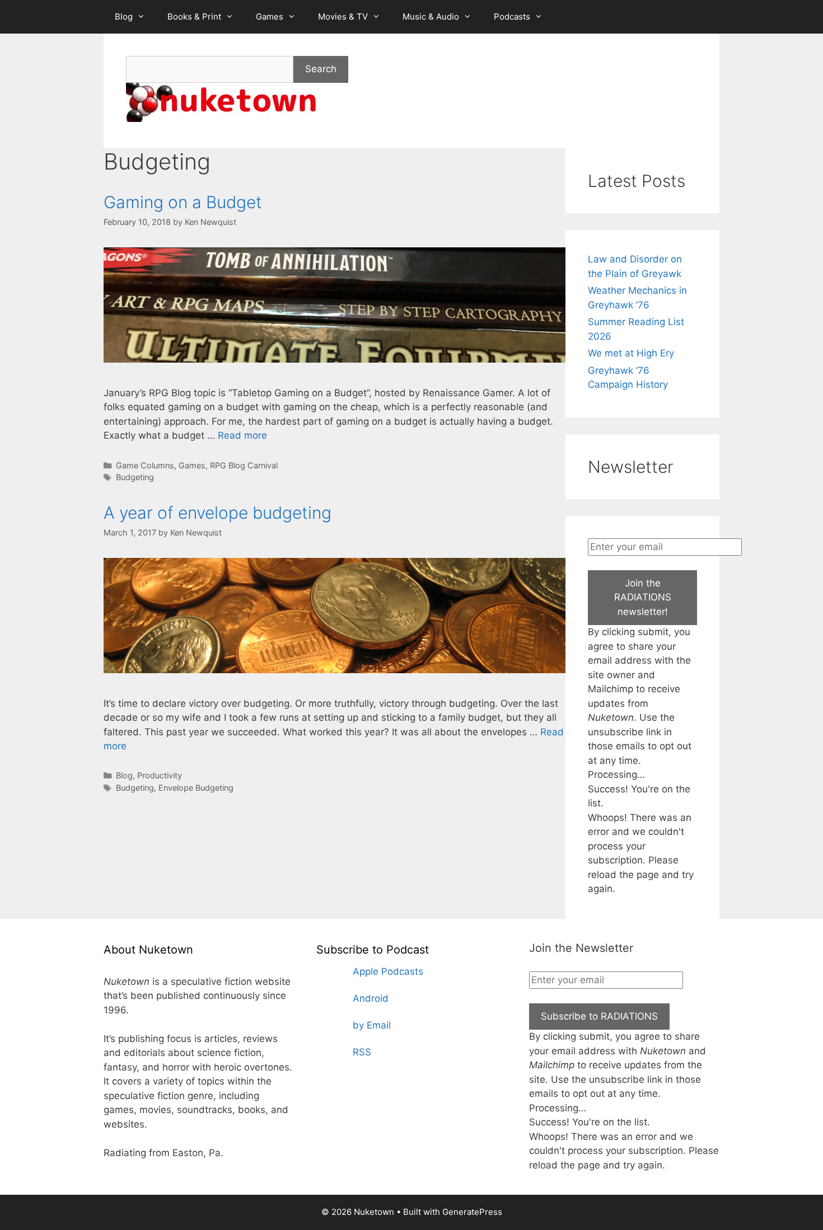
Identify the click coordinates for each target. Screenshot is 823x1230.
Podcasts (512, 16)
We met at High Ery (631, 353)
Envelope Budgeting (195, 787)
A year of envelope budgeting (217, 513)
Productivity (159, 775)
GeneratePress (472, 1211)
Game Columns (145, 465)
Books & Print (194, 16)
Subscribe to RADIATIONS (599, 1016)
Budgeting (135, 477)
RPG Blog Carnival (244, 465)
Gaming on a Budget (183, 202)
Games (269, 16)
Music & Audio (431, 16)
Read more (242, 435)
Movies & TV (343, 16)
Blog (124, 16)
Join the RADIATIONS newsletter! (642, 597)
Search (320, 68)
